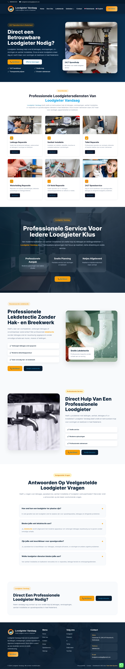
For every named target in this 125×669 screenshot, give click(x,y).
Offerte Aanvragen (32, 62)
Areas (44, 644)
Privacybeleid (81, 665)
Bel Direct (15, 152)
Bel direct (111, 9)
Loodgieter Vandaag (62, 100)
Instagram (69, 634)
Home (42, 9)
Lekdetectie (59, 9)
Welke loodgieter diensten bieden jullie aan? (62, 556)
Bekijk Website (103, 598)
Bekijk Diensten (89, 452)
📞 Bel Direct (14, 62)
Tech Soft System (112, 665)
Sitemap (44, 651)
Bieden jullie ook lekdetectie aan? (62, 523)
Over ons (50, 9)
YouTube (69, 651)
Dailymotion (69, 647)
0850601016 (13, 2)
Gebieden (70, 9)
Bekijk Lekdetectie (33, 368)
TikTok (68, 644)
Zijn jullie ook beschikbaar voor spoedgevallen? (62, 541)
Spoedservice (46, 647)
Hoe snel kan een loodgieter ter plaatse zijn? (62, 508)
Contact (79, 9)
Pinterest (69, 637)
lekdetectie (49, 332)
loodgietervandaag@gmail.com (31, 2)
